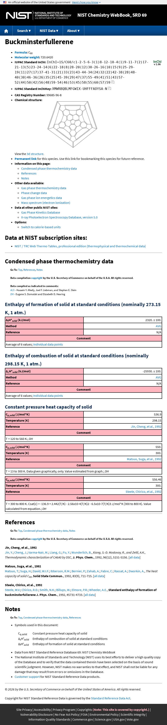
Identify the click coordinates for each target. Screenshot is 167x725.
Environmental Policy (104, 714)
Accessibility (42, 710)
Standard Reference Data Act (110, 698)
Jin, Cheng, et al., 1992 (146, 426)
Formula (21, 52)
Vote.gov (132, 719)
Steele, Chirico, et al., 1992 (143, 492)
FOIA (84, 714)
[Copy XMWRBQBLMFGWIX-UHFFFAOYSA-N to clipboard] (109, 89)
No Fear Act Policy (67, 714)
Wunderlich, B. (81, 552)
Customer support (27, 677)
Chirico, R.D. (30, 590)
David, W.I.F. (41, 571)
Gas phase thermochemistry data (43, 188)
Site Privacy (24, 710)
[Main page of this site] (6, 31)
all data (135, 557)
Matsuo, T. (12, 571)
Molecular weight (27, 57)
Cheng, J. (20, 552)
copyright (36, 278)
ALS (12, 290)
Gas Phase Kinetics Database (40, 212)
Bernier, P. (78, 571)
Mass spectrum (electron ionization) (45, 203)
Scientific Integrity (133, 714)
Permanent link (26, 159)
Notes (25, 178)
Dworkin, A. (136, 571)
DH (12, 294)
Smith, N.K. (47, 590)
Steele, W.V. (12, 590)
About (72, 30)
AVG (158, 326)
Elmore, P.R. (80, 590)
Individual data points (48, 344)
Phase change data (34, 193)
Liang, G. (56, 552)
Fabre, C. (107, 571)
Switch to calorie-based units (41, 227)
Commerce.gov (82, 719)
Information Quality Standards (49, 719)
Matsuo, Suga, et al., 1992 (144, 459)
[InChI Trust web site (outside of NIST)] (157, 65)
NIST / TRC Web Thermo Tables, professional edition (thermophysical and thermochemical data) (80, 246)
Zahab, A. (93, 571)
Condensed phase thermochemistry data (49, 168)
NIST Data (47, 30)
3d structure (35, 154)
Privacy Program (64, 710)
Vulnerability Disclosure (36, 714)
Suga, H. (25, 571)
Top (20, 269)
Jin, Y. (9, 552)
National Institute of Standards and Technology (38, 15)
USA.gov (119, 719)
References (28, 173)
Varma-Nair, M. (38, 552)
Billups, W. (63, 590)
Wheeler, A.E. (98, 590)
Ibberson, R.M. (60, 571)
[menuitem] (6, 31)
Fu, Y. (66, 552)
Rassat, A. (120, 571)
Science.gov (103, 719)
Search (22, 30)
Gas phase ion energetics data (41, 198)
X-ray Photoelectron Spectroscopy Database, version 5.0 (59, 217)
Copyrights (84, 710)
